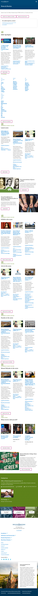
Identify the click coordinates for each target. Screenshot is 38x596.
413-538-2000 (19, 530)
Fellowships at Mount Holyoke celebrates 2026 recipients (5, 132)
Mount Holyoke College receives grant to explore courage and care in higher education (30, 382)
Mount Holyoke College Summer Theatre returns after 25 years (17, 279)
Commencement (28, 296)
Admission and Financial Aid (7, 535)
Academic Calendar (4, 547)
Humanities (27, 64)
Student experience (17, 168)
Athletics (2, 549)
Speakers (31, 64)
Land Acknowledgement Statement (14, 593)
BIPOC (26, 155)
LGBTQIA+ (15, 165)
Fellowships (3, 149)
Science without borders (29, 231)
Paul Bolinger (4, 499)
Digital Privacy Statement (26, 591)
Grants (26, 402)
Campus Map (3, 552)
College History (16, 296)
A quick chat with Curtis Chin (29, 46)
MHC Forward (27, 404)
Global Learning (28, 297)
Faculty (14, 164)
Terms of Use (3, 593)
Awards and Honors (5, 148)
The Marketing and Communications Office (9, 22)
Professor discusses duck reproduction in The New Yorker (6, 232)
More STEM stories (7, 259)
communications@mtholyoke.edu (7, 23)
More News (5, 72)
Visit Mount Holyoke (4, 544)
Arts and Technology (17, 249)
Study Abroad (27, 254)
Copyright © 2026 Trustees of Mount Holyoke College (10, 591)
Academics (3, 533)
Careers (2, 551)
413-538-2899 (4, 24)
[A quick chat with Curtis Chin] (30, 40)
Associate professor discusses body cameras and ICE (30, 330)
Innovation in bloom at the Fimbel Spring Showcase (16, 232)
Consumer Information (5, 554)
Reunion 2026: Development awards (5, 437)
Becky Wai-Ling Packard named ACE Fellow (17, 47)
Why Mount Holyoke (6, 540)
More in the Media (7, 121)
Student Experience (5, 537)
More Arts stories (7, 311)
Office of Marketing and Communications (11, 481)
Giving (2, 542)
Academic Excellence (5, 145)
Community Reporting (26, 593)
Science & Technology (5, 253)
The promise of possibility (17, 436)
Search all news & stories (8, 16)
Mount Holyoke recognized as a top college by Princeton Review (18, 141)
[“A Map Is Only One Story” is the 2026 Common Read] (6, 40)
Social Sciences (15, 63)
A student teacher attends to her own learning (29, 437)
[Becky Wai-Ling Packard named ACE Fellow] (18, 40)
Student (9, 149)
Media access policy (22, 16)
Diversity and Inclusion (29, 63)
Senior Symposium (28, 304)
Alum (2, 147)
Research (27, 250)
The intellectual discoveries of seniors (29, 279)
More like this (6, 413)
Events (2, 546)
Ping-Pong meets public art (29, 140)
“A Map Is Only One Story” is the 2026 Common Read (5, 47)
